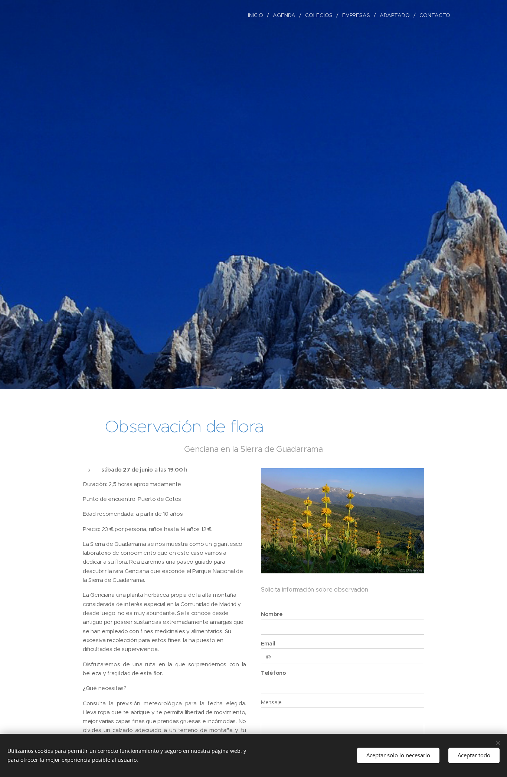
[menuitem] (257, 15)
